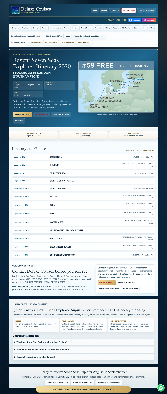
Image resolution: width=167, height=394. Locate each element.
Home (95, 10)
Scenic (136, 28)
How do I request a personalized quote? (36, 357)
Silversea (15, 28)
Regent (116, 28)
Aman (66, 28)
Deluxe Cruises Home (130, 289)
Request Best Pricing (106, 283)
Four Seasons (55, 28)
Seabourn (26, 28)
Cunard (44, 28)
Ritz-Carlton (126, 28)
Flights (104, 10)
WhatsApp (150, 10)
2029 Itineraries (84, 43)
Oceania (98, 28)
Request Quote (129, 10)
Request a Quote (41, 114)
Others (152, 28)
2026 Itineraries (34, 43)
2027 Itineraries (51, 43)
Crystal (36, 28)
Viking (107, 28)
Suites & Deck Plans (22, 114)
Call (140, 10)
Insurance (115, 10)
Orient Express (86, 28)
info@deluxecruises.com (57, 382)
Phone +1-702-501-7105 (126, 283)
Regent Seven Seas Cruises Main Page (88, 36)
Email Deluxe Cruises (61, 114)
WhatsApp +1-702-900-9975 (109, 289)
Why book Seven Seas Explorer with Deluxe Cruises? (42, 342)
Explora (75, 28)
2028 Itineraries (67, 43)
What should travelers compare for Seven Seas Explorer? (44, 349)
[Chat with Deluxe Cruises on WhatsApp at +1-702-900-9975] (161, 388)
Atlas (144, 28)
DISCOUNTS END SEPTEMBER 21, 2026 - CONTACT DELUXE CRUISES (83, 389)
